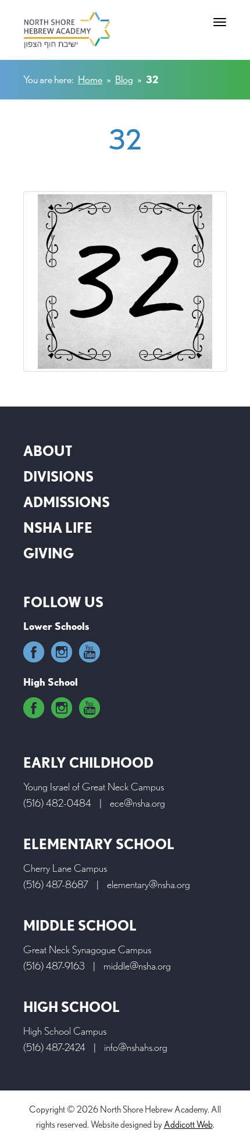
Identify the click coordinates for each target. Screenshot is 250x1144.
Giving (48, 553)
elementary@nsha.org (148, 884)
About (47, 451)
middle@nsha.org (137, 966)
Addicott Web (188, 1124)
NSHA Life (57, 527)
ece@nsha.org (137, 803)
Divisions (58, 476)
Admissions (66, 502)
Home (90, 79)
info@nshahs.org (135, 1047)
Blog (124, 79)
